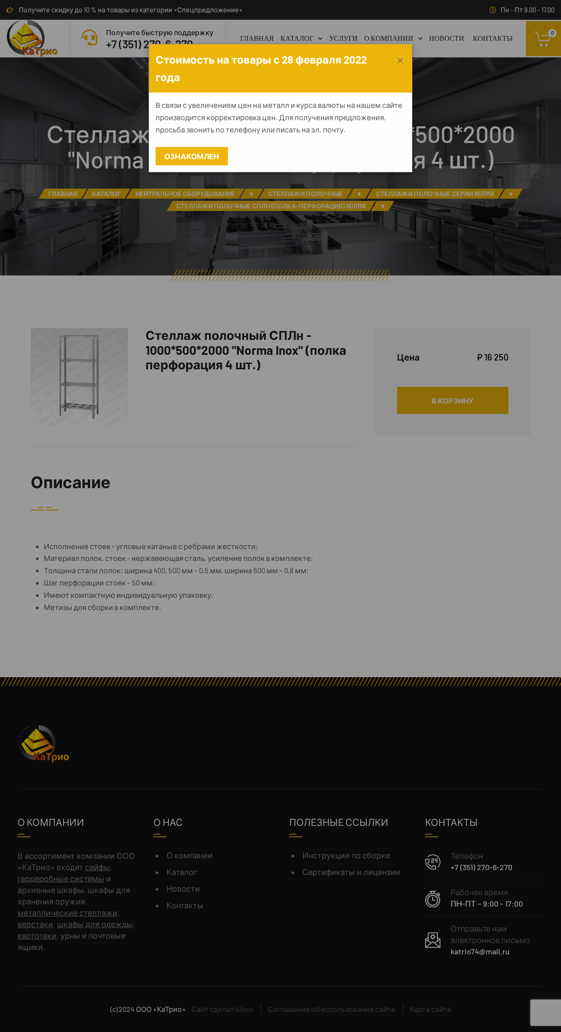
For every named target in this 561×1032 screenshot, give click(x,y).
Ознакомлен (191, 156)
